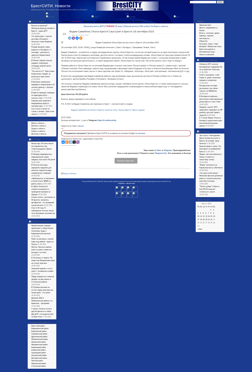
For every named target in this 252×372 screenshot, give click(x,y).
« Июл (199, 229)
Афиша (98, 21)
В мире (37, 139)
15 (211, 216)
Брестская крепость (207, 49)
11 (201, 216)
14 (209, 216)
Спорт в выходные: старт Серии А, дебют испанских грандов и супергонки (210, 77)
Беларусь (66, 21)
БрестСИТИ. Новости (50, 6)
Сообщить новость (159, 26)
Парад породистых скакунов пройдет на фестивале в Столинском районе (42, 279)
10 (198, 216)
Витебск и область (38, 126)
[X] (74, 142)
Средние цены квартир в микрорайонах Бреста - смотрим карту (41, 103)
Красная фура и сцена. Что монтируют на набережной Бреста (210, 149)
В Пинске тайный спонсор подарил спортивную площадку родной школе (41, 63)
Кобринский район (38, 350)
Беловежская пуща (207, 52)
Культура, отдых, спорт (80, 35)
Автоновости (204, 38)
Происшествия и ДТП (94, 26)
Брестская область (42, 221)
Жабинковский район (39, 339)
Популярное (39, 22)
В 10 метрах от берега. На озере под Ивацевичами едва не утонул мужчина (43, 260)
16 (214, 216)
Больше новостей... (126, 161)
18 (201, 220)
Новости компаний (206, 55)
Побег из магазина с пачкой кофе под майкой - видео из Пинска (42, 241)
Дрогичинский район (39, 337)
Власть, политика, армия (209, 33)
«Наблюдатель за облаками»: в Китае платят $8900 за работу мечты (43, 181)
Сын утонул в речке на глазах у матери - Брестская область (42, 111)
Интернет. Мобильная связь (210, 46)
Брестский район (38, 326)
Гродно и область (38, 128)
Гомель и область (38, 131)
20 (206, 220)
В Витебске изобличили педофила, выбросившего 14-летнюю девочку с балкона (43, 84)
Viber (158, 150)
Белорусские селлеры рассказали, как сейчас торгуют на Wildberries (208, 88)
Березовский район (39, 331)
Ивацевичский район (39, 345)
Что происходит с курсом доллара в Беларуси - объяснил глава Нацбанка (41, 39)
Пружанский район (38, 363)
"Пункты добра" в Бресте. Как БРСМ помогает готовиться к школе (209, 189)
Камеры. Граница (117, 21)
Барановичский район (40, 328)
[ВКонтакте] (77, 38)
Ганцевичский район (39, 334)
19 (203, 220)
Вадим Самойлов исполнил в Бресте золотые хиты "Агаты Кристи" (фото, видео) (108, 110)
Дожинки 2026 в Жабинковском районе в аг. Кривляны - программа (42, 300)
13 (206, 216)
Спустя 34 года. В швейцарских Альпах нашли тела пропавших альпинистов (43, 210)
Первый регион (131, 26)
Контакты (138, 21)
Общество (203, 41)
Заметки (206, 131)
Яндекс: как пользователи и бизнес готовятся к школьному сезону (210, 157)
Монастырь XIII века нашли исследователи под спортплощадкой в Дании (42, 146)
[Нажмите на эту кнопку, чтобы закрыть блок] (54, 21)
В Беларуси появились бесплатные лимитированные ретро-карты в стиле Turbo (211, 99)
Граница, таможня (206, 36)
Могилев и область (38, 134)
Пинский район (37, 361)
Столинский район (38, 366)
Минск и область (38, 123)
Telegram (167, 150)
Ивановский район (38, 342)
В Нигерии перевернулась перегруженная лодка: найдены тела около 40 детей (43, 157)
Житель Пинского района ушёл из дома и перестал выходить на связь (41, 249)
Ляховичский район (39, 355)
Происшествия (205, 25)
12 (203, 216)
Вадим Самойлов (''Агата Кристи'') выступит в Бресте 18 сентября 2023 (111, 31)
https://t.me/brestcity (106, 120)
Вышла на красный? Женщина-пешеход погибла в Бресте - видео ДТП (43, 28)
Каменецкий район (38, 347)
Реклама (129, 21)
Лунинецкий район (38, 353)
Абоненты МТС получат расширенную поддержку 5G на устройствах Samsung (210, 66)
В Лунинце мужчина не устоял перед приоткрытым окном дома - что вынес (42, 290)
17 (198, 220)
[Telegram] (69, 38)
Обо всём (144, 26)
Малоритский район (39, 358)
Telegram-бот (160, 153)
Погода (105, 21)
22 (211, 220)
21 (209, 220)
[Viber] (73, 38)
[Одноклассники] (80, 38)
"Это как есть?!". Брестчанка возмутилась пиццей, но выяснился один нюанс (42, 74)
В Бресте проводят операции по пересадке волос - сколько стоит (42, 95)
